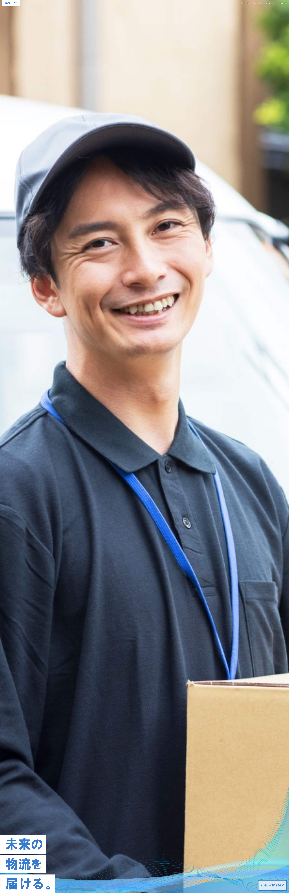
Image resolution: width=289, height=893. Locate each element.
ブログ (243, 3)
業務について (270, 3)
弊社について (251, 3)
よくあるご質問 (281, 3)
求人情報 (260, 3)
